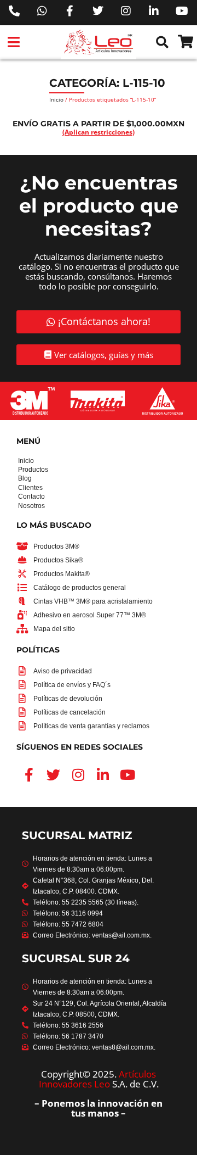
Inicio (56, 99)
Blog (19, 478)
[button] (14, 42)
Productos (19, 469)
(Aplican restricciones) (98, 132)
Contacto (19, 496)
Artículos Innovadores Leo (98, 1079)
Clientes (19, 488)
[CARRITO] (185, 41)
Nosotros (19, 506)
